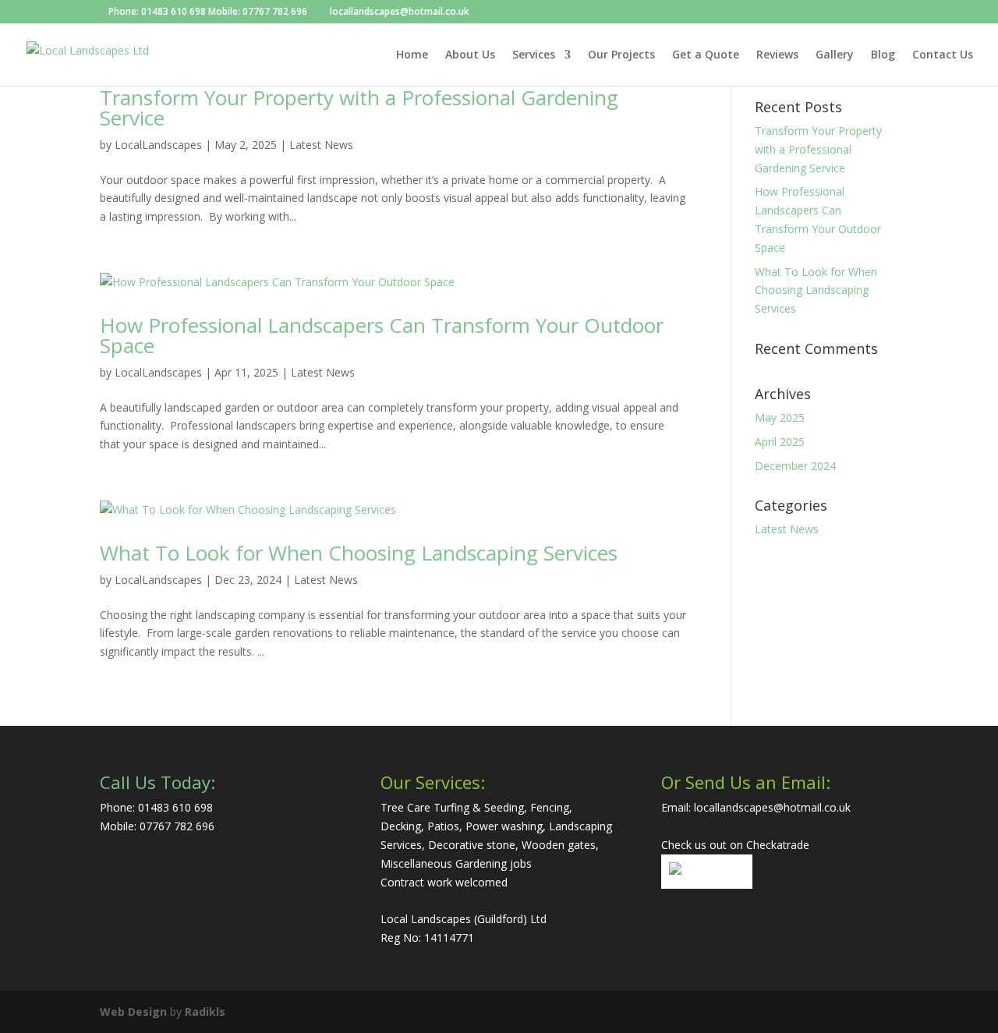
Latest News (321, 144)
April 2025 (780, 441)
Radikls (205, 1011)
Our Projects (621, 55)
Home (412, 55)
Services (533, 55)
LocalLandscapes (158, 144)
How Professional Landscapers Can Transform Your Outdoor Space (382, 335)
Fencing (549, 807)
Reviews (777, 55)
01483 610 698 (173, 11)
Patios (443, 826)
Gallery (835, 55)
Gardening (481, 863)
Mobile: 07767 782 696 (257, 11)
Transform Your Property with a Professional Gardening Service (359, 107)
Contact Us (942, 55)
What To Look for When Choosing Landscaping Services (359, 553)
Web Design (133, 1011)
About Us (470, 55)
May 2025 (780, 417)
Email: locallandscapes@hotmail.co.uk (756, 807)
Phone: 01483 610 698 (156, 807)
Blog (883, 55)
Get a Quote (705, 55)
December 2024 (795, 465)
